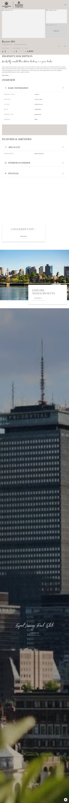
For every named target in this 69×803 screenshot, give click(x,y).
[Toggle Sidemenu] (65, 4)
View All (56, 31)
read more (37, 298)
